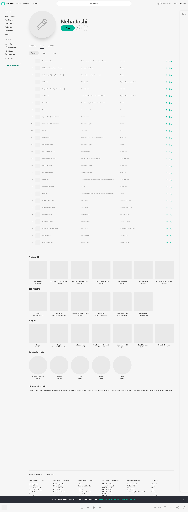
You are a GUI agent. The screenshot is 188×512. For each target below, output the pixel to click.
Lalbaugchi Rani (124, 159)
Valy (122, 377)
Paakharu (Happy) (48, 186)
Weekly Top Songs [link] (59, 503)
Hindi (157, 5)
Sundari (80, 490)
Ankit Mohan (85, 61)
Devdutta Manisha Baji (88, 193)
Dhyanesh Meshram (87, 68)
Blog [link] (152, 488)
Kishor (101, 377)
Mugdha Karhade (86, 173)
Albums (51, 46)
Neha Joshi (74, 21)
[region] (101, 474)
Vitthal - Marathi (107, 488)
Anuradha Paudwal (35, 488)
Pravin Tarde (102, 61)
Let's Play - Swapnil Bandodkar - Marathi (101, 281)
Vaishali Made (85, 179)
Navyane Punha (47, 173)
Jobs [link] (152, 490)
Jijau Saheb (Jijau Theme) (50, 117)
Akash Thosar (33, 496)
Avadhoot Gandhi (86, 166)
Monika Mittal (85, 235)
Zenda (122, 68)
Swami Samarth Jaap (84, 492)
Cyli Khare (84, 131)
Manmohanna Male (48, 207)
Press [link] (153, 492)
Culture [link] (153, 486)
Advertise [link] (154, 494)
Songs (42, 46)
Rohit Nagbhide (96, 159)
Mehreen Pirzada (38, 377)
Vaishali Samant (86, 110)
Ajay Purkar (93, 61)
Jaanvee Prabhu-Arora (97, 179)
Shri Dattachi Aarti (83, 496)
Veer (80, 377)
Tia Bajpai (59, 377)
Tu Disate (45, 96)
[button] (162, 4)
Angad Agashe (100, 193)
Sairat (79, 484)
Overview (32, 46)
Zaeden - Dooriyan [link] (133, 484)
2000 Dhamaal (143, 281)
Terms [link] (153, 496)
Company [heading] (154, 480)
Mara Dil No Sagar (48, 200)
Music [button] (18, 3)
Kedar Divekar (85, 89)
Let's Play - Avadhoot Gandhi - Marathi (164, 281)
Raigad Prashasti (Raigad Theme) (53, 89)
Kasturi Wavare (101, 96)
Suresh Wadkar (33, 486)
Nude (121, 131)
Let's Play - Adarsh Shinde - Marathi (59, 281)
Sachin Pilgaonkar (58, 484)
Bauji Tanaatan (47, 214)
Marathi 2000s (107, 490)
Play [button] (68, 28)
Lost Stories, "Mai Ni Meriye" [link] (136, 492)
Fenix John (84, 207)
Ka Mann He (46, 138)
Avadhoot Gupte (86, 103)
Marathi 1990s (107, 492)
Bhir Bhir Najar (47, 166)
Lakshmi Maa (46, 235)
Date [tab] (44, 53)
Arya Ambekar (85, 138)
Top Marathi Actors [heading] (61, 480)
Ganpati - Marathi (108, 486)
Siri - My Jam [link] (131, 490)
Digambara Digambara (85, 486)
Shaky (80, 488)
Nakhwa (45, 110)
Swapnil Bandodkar (87, 75)
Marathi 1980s (107, 484)
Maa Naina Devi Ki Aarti (50, 228)
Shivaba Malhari (47, 61)
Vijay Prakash (85, 214)
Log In (175, 3)
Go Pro (35, 3)
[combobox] (93, 3)
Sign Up (183, 3)
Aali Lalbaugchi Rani (49, 159)
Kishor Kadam (57, 486)
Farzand (122, 61)
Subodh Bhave (57, 490)
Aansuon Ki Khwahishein (50, 124)
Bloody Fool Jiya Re (48, 152)
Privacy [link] (159, 496)
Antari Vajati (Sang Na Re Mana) (53, 75)
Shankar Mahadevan (35, 490)
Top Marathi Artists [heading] (36, 480)
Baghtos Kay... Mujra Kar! (128, 82)
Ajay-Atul (32, 492)
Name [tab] (54, 53)
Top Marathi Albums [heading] (85, 480)
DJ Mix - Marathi (107, 494)
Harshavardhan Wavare (88, 96)
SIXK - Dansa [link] (131, 488)
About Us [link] (154, 484)
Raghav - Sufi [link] (131, 486)
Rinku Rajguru (33, 494)
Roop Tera (45, 179)
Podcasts (26, 3)
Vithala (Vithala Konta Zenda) (52, 68)
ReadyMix (123, 138)
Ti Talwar (45, 82)
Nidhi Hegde (109, 193)
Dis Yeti (45, 131)
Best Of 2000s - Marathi (80, 281)
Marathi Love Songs (108, 496)
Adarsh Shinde (85, 82)
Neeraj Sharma (85, 221)
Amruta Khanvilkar (59, 488)
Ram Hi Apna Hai (47, 242)
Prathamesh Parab (59, 492)
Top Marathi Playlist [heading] (110, 480)
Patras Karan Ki (47, 145)
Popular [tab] (34, 53)
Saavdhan (45, 103)
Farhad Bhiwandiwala (97, 138)
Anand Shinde (85, 152)
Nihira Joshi (97, 75)
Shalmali (83, 186)
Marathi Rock (122, 281)
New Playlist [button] (14, 65)
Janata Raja (38, 281)
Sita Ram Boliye (47, 221)
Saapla (44, 193)
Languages (162, 3)
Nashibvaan (123, 152)
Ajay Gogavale (33, 484)
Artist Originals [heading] (133, 480)
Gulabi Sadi (81, 494)
